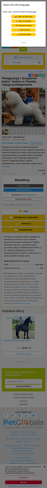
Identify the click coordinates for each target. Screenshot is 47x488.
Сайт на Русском (24, 17)
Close (23, 42)
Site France (24, 30)
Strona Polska (24, 34)
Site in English (24, 21)
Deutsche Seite (24, 25)
